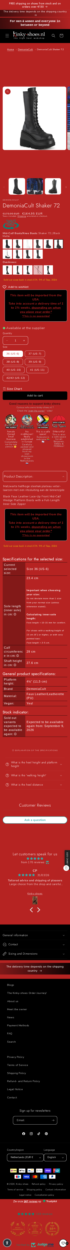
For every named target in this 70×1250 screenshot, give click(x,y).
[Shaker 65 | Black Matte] (17, 244)
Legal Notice (15, 1089)
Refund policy (39, 1184)
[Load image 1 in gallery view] (17, 186)
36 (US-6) (12, 353)
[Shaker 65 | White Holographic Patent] (27, 244)
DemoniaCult (25, 49)
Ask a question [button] (35, 820)
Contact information (55, 1189)
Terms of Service (17, 1065)
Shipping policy (34, 1189)
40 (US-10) (13, 370)
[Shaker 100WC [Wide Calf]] (27, 254)
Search (11, 1042)
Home (10, 49)
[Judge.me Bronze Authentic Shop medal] (18, 1229)
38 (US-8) (12, 361)
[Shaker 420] (48, 270)
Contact (12, 1097)
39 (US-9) (35, 361)
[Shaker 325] (7, 270)
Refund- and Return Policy (23, 1081)
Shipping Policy (16, 1073)
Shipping (21, 216)
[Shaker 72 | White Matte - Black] (7, 254)
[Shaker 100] (17, 254)
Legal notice (25, 1195)
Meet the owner (17, 1009)
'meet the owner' (36, 410)
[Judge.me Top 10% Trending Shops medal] (52, 1229)
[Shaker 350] (17, 270)
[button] (7, 36)
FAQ (9, 1033)
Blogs (10, 985)
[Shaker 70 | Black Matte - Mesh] (48, 244)
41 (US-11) (37, 370)
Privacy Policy (15, 1057)
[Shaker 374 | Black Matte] (27, 270)
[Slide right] (66, 187)
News (10, 1017)
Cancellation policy (44, 1195)
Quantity (7, 333)
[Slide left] (4, 187)
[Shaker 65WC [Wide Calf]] (38, 244)
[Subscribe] (53, 1120)
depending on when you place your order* (40, 312)
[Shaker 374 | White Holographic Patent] (38, 270)
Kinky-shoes (22, 1184)
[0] (63, 1243)
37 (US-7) (35, 353)
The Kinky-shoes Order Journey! (27, 993)
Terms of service (15, 1189)
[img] (35, 859)
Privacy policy (56, 1184)
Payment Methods (18, 1025)
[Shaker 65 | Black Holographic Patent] (7, 244)
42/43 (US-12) (15, 378)
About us (12, 1001)
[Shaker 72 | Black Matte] (58, 244)
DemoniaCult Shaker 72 (50, 49)
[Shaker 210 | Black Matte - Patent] (38, 254)
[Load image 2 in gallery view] (35, 186)
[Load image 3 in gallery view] (53, 186)
